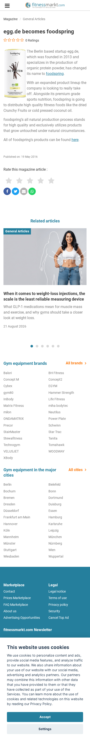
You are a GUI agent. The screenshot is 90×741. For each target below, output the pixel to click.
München (55, 537)
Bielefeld (54, 484)
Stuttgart (10, 550)
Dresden (9, 504)
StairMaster (11, 432)
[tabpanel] (45, 279)
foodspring (55, 73)
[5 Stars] (51, 181)
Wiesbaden (11, 556)
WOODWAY (56, 451)
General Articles (34, 19)
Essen (52, 511)
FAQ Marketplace (15, 604)
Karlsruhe (55, 524)
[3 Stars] (30, 181)
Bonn (52, 491)
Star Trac (54, 432)
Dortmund (55, 498)
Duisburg (54, 504)
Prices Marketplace (17, 598)
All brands (74, 363)
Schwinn (54, 425)
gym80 (8, 393)
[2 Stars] (19, 181)
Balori (7, 373)
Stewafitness (12, 438)
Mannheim (11, 537)
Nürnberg (55, 543)
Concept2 (55, 379)
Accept (45, 717)
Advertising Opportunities (21, 617)
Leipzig (53, 530)
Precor (8, 425)
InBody (8, 399)
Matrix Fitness (13, 405)
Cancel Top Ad (58, 617)
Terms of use (57, 598)
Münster (9, 543)
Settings (45, 729)
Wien (51, 550)
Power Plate (57, 418)
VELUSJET (11, 451)
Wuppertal (55, 556)
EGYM (52, 386)
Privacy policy (58, 604)
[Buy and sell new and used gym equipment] (45, 5)
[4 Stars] (40, 181)
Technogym (11, 445)
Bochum (9, 491)
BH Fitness (56, 373)
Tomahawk (56, 445)
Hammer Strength (61, 393)
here (75, 140)
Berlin (7, 484)
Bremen (9, 498)
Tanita (52, 438)
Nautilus (54, 412)
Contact (9, 591)
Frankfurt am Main (16, 517)
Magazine (10, 19)
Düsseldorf (11, 511)
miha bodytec (58, 405)
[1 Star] (8, 181)
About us (9, 611)
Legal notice (57, 591)
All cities (76, 470)
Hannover (10, 524)
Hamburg (55, 517)
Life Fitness (56, 399)
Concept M (11, 379)
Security (54, 611)
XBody (8, 458)
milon (7, 412)
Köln (6, 530)
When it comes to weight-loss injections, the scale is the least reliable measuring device (44, 296)
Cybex (7, 386)
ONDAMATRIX (13, 418)
